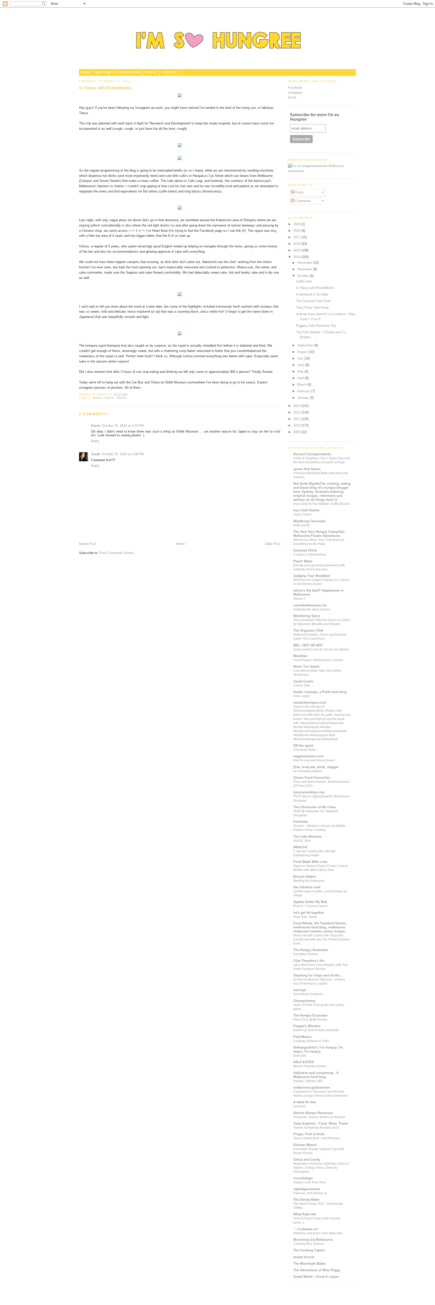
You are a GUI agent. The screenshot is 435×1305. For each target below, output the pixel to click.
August (303, 352)
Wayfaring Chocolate (309, 521)
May (301, 371)
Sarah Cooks (303, 681)
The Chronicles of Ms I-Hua (314, 807)
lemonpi (299, 990)
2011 (297, 419)
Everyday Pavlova (305, 954)
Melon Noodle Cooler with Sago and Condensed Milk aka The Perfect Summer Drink (321, 939)
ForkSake (300, 822)
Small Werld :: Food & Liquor (316, 1277)
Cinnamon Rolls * (305, 750)
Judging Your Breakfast (311, 576)
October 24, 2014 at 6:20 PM (123, 426)
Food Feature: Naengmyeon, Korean (318, 660)
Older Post (272, 544)
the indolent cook (306, 887)
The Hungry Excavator (310, 1015)
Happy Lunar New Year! (309, 1182)
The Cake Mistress (307, 836)
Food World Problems (308, 994)
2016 (297, 244)
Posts (299, 192)
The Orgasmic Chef (308, 630)
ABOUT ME (103, 72)
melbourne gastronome (311, 1087)
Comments (302, 201)
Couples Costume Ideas (309, 554)
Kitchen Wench (305, 1145)
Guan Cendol (302, 514)
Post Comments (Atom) (116, 553)
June (301, 365)
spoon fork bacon (307, 469)
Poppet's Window (306, 1026)
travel (122, 398)
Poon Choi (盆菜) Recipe (310, 1019)
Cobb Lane (304, 281)
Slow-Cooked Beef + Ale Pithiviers (316, 1138)
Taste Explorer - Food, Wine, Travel (320, 1123)
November (305, 269)
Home (180, 544)
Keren (95, 426)
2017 (297, 237)
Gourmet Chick (305, 550)
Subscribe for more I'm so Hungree (314, 117)
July (300, 358)
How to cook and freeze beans (314, 760)
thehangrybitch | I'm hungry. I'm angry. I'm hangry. (318, 1049)
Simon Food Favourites (311, 777)
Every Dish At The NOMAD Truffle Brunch (321, 504)
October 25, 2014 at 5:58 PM (123, 454)
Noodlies (300, 656)
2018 (297, 231)
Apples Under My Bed (310, 902)
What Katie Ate (304, 1214)
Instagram (295, 92)
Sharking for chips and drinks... (318, 975)
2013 (297, 406)
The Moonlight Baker (309, 1263)
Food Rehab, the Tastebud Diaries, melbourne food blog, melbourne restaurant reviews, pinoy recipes (320, 927)
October (303, 276)
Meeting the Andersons (309, 881)
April (301, 378)
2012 (297, 412)
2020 (297, 224)
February (304, 391)
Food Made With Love (310, 862)
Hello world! (301, 525)
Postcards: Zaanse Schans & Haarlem (319, 1117)
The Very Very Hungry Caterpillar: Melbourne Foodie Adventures (319, 534)
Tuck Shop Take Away (312, 307)
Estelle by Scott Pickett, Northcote (316, 1030)
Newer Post (87, 544)
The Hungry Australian (310, 950)
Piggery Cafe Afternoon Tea (316, 326)
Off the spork (303, 745)
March (302, 384)
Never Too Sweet (306, 666)
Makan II (299, 598)
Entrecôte (299, 1055)
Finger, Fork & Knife (308, 1134)
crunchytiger (303, 1178)
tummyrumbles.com (309, 792)
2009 (297, 432)
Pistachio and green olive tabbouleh (318, 1233)
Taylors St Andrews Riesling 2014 (316, 1127)
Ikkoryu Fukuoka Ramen (310, 1066)
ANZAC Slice (302, 840)
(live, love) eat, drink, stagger (316, 767)
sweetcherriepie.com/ (310, 702)
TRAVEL (151, 72)
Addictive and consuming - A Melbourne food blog (316, 1075)
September (305, 345)
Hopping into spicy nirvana (311, 609)
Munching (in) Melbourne (313, 1240)
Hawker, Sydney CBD (308, 1081)
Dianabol (299, 1106)
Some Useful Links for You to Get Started (321, 649)
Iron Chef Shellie (306, 510)
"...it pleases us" (306, 1229)
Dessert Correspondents (312, 454)
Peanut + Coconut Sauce (310, 906)
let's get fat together (308, 913)
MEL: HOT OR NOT (308, 645)
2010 (297, 425)
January (303, 398)
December (305, 263)
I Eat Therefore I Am (308, 961)
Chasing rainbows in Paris (311, 1041)
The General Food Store (313, 301)
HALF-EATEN (303, 1062)
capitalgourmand (306, 1189)
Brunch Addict (304, 876)
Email (292, 97)
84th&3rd (300, 847)
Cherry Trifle (301, 685)
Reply (95, 441)
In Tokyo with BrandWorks (315, 288)
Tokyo (109, 398)
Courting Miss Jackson (308, 1244)
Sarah (95, 454)
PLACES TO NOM (127, 72)
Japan (97, 398)
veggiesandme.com (308, 756)
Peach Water (303, 561)
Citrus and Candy (306, 1159)
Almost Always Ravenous (313, 1113)
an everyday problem (307, 771)
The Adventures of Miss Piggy (316, 1270)
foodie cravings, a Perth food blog (320, 692)
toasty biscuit (303, 1257)
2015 (297, 250)
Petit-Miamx (302, 1037)
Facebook (295, 87)
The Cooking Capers (309, 1250)
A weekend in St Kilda (312, 294)
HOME (85, 72)
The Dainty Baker (306, 1199)
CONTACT (168, 72)
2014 (297, 257)
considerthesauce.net (310, 605)
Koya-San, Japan (305, 917)
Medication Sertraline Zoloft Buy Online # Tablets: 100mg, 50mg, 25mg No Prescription (321, 1167)
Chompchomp (304, 1001)
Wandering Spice (306, 616)
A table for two (304, 1102)
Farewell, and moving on (310, 1193)
